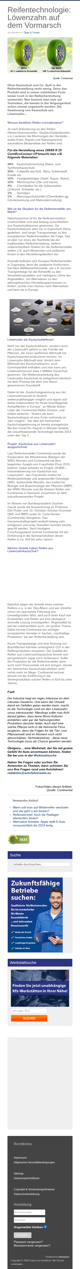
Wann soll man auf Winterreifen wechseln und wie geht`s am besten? (40, 809)
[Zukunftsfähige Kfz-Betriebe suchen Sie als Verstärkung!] (35, 951)
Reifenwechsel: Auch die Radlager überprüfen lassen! (36, 816)
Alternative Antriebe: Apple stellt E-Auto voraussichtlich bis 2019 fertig (39, 823)
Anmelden (23, 1235)
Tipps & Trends (32, 32)
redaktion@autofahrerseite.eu (29, 773)
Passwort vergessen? (28, 1242)
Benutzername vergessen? (32, 1245)
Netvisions (63, 1257)
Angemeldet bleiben (28, 1227)
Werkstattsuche (45, 755)
